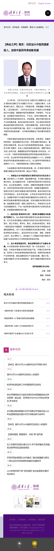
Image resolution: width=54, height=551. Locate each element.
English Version (44, 3)
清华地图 (32, 520)
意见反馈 (41, 520)
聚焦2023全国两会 (37, 27)
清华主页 (32, 3)
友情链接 (22, 520)
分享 (34, 546)
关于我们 (12, 520)
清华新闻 (15, 27)
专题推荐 (24, 27)
